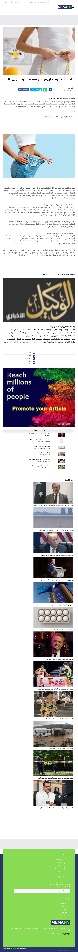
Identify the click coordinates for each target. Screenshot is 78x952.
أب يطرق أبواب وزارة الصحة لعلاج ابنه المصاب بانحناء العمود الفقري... (56, 808)
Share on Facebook (23, 90)
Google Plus (58, 866)
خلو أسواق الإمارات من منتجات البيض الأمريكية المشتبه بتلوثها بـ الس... (41, 448)
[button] (11, 2)
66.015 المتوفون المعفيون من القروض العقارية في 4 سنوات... (41, 454)
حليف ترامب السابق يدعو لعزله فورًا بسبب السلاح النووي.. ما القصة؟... (56, 555)
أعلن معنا (64, 912)
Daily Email (58, 869)
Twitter (60, 863)
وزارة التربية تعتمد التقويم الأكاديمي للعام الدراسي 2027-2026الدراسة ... (40, 441)
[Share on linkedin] (50, 89)
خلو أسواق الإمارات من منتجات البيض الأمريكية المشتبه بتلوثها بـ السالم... (55, 630)
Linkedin (59, 872)
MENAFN (53, 98)
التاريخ (70, 88)
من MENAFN (63, 915)
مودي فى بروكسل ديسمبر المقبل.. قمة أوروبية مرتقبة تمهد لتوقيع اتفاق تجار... (53, 605)
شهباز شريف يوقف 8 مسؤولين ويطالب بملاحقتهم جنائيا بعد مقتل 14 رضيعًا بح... (53, 505)
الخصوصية (64, 906)
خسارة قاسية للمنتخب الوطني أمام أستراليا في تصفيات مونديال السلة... (39, 461)
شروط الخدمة (63, 904)
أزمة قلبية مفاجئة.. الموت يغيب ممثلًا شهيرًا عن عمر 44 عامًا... (40, 467)
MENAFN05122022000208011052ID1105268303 (56, 274)
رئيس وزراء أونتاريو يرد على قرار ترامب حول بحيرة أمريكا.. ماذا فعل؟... (56, 580)
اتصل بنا (65, 909)
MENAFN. (14, 948)
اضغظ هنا (55, 934)
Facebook (59, 860)
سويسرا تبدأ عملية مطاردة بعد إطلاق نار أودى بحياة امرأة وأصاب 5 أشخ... (55, 778)
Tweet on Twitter (35, 90)
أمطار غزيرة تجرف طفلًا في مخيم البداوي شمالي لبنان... (59, 749)
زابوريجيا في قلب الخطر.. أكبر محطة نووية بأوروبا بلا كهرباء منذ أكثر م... (55, 530)
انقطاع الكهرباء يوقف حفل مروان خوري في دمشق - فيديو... (39, 434)
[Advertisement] (40, 20)
